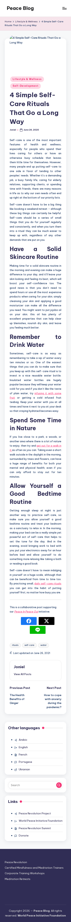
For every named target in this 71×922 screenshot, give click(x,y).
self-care (29, 645)
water (43, 645)
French (23, 754)
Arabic (23, 739)
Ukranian (24, 769)
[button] (22, 674)
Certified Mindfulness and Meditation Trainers (34, 867)
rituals (15, 645)
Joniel (19, 666)
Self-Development (25, 85)
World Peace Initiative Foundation (41, 820)
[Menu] (64, 8)
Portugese (25, 762)
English (23, 747)
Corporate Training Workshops (25, 873)
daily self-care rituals (47, 583)
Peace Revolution (16, 862)
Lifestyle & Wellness (27, 79)
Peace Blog (20, 8)
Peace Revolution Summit (35, 828)
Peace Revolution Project (35, 813)
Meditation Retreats (17, 879)
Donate (24, 835)
